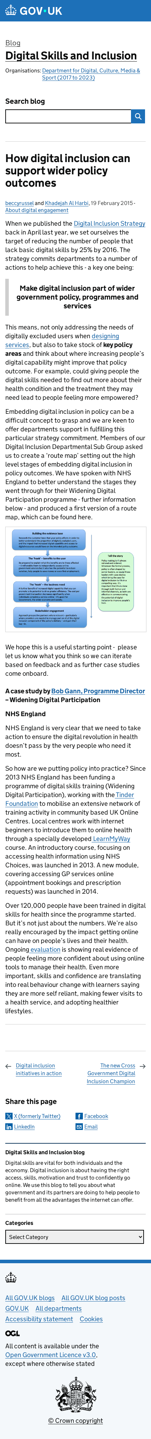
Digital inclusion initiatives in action (39, 1069)
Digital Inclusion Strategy (109, 223)
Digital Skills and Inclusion (71, 56)
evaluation (44, 949)
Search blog (25, 101)
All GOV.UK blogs (30, 1298)
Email (91, 1126)
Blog (12, 42)
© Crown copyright (75, 1420)
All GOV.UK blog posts (93, 1298)
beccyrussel (19, 203)
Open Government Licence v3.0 (50, 1355)
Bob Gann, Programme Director (98, 691)
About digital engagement (36, 210)
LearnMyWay (111, 839)
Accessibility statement (39, 1319)
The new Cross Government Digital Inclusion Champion (111, 1073)
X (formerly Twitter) (37, 1116)
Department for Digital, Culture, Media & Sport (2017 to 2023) (91, 74)
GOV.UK (17, 1308)
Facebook (96, 1116)
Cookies (91, 1319)
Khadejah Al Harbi (66, 203)
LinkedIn (24, 1126)
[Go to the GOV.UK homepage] (33, 10)
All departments (58, 1308)
